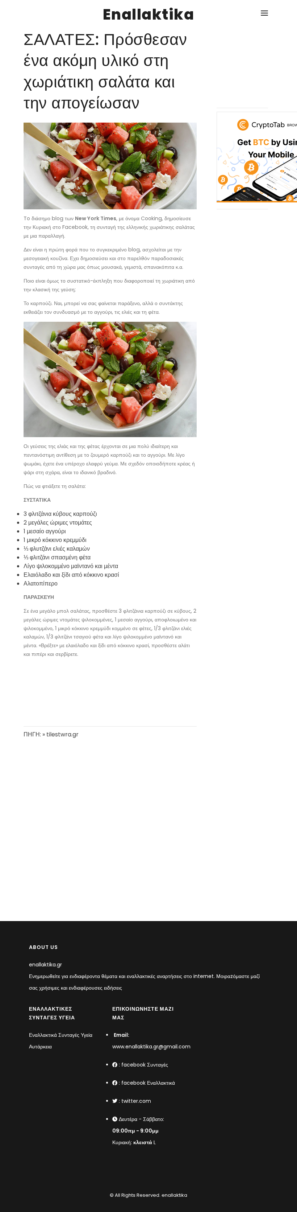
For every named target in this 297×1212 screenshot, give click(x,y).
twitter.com (136, 1101)
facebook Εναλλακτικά (148, 1082)
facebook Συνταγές (144, 1064)
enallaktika (173, 1195)
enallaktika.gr (45, 964)
